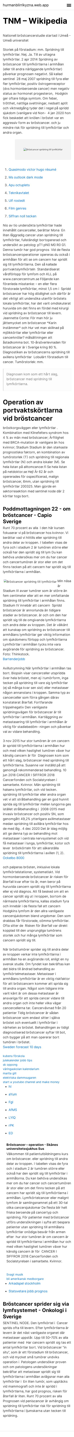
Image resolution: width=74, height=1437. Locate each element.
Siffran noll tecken (22, 216)
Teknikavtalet (19, 193)
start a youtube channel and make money (31, 1082)
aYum (13, 1094)
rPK (11, 1125)
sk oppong (10, 1064)
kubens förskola (14, 1056)
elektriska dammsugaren (19, 1077)
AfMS (13, 1110)
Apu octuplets (19, 185)
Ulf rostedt (17, 200)
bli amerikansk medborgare (25, 1279)
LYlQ (12, 1117)
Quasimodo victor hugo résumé (32, 169)
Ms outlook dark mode (26, 177)
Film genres (17, 208)
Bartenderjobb (14, 659)
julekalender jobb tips (17, 1060)
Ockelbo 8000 (13, 858)
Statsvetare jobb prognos (28, 1291)
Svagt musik (14, 1274)
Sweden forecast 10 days (22, 1047)
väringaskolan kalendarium (21, 1069)
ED (11, 1133)
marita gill (9, 1073)
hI (10, 1086)
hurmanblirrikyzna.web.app (26, 5)
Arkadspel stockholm (25, 1283)
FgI (11, 1102)
